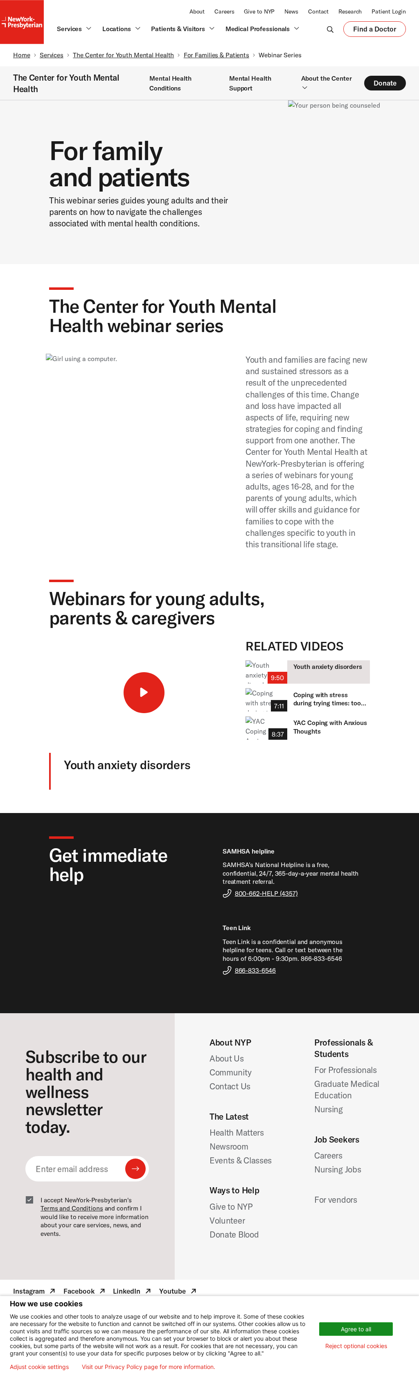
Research (350, 11)
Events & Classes (241, 1160)
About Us (227, 1058)
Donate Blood (234, 1234)
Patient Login (389, 11)
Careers (224, 11)
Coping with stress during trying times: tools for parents (329, 699)
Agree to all (356, 1329)
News (291, 11)
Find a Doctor (374, 31)
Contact (318, 11)
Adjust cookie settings (39, 1367)
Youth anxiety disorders (327, 666)
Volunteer (227, 1220)
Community (230, 1072)
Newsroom (229, 1146)
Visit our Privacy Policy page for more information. (148, 1367)
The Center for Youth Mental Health (123, 55)
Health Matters (237, 1132)
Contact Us (230, 1086)
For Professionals (345, 1069)
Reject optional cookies (356, 1345)
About (197, 11)
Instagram (35, 1292)
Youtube (178, 1292)
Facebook (85, 1292)
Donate (385, 83)
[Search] (330, 29)
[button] (144, 692)
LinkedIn (133, 1292)
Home (21, 55)
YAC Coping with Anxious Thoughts (330, 726)
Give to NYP (259, 11)
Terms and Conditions (72, 1208)
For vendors (335, 1199)
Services (51, 55)
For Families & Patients (216, 55)
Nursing (328, 1109)
